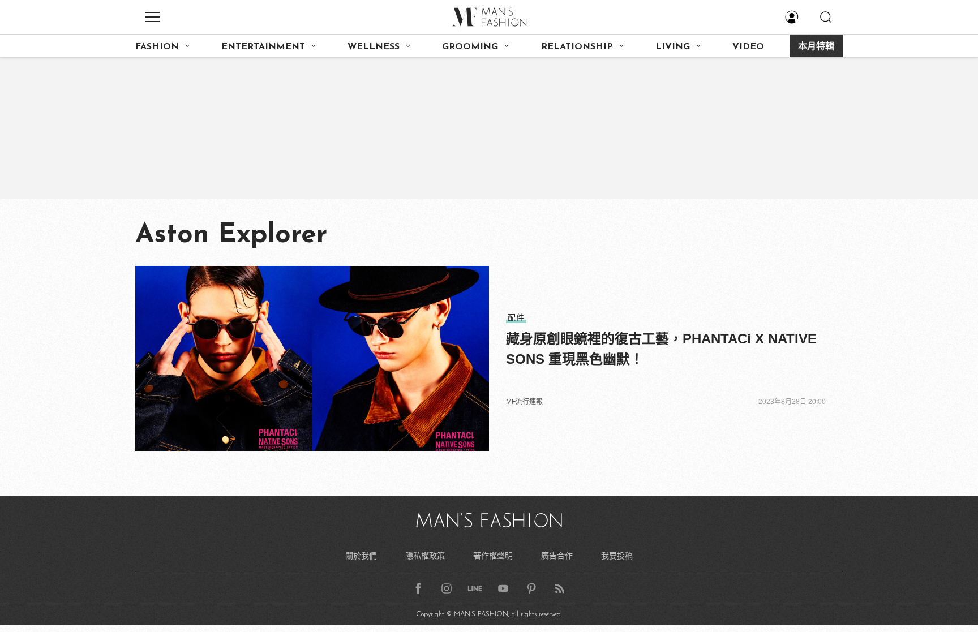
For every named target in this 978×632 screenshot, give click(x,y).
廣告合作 (557, 555)
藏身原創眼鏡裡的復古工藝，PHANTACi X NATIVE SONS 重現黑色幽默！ (661, 349)
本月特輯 (816, 46)
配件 (516, 317)
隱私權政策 (425, 555)
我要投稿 (617, 555)
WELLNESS (374, 46)
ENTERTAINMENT (263, 46)
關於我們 (361, 555)
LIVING (672, 46)
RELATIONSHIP (577, 46)
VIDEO (748, 46)
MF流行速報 (524, 402)
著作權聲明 (493, 555)
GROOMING (470, 46)
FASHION (157, 46)
